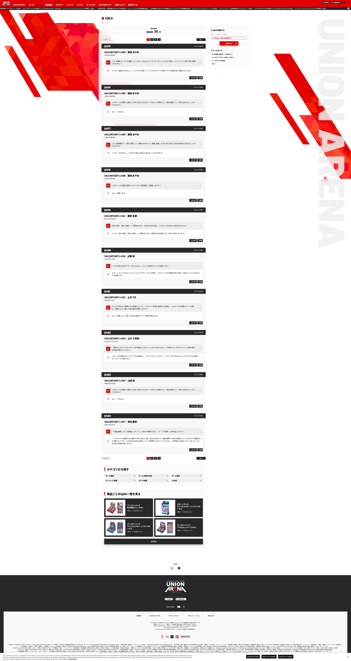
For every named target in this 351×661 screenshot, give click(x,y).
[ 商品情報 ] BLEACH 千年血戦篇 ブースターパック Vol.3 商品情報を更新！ (237, 8)
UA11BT (193, 78)
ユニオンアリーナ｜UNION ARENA (6, 3)
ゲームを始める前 (145, 476)
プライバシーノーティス (194, 615)
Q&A (213, 63)
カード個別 (110, 476)
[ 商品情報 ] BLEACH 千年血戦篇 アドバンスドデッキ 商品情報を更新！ (48, 8)
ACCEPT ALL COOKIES (285, 656)
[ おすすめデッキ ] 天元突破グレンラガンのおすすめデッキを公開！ (151, 8)
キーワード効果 (111, 480)
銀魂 (200, 78)
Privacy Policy (72, 659)
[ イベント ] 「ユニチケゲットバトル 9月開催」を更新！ (188, 8)
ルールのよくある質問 (218, 60)
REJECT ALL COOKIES (269, 656)
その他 (174, 480)
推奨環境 (139, 615)
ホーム (102, 22)
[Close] (348, 657)
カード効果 (143, 480)
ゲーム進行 (176, 476)
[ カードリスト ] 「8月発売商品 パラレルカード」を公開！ (114, 8)
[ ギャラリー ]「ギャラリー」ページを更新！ (83, 8)
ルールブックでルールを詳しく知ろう (223, 57)
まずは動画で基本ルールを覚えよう (222, 54)
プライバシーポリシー (173, 615)
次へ (201, 39)
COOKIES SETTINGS (154, 615)
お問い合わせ (211, 615)
